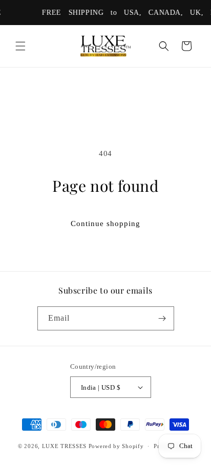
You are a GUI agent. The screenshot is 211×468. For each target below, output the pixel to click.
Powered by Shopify (116, 446)
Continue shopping (105, 223)
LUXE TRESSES (64, 446)
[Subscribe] (162, 318)
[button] (20, 46)
